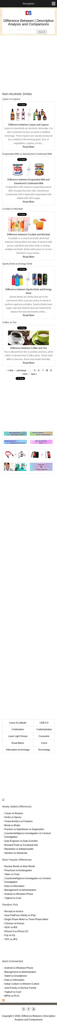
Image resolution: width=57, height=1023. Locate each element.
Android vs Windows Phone (18, 894)
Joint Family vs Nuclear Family (20, 988)
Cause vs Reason (13, 813)
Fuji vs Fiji (9, 935)
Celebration (18, 729)
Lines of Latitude (17, 723)
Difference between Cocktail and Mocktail (28, 234)
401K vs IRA (10, 927)
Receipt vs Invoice (13, 911)
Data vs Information (14, 886)
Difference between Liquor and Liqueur (28, 124)
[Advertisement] (28, 63)
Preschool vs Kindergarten (18, 870)
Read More (28, 147)
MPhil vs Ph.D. (12, 996)
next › (25, 374)
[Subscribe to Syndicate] (3, 1000)
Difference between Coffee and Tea (28, 348)
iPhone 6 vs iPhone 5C (16, 931)
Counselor (44, 736)
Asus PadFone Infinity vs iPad (20, 915)
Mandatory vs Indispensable (18, 849)
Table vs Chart (11, 874)
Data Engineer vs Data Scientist (20, 841)
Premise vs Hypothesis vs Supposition (24, 829)
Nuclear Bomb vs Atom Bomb (19, 866)
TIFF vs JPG (10, 939)
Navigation (28, 3)
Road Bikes (18, 743)
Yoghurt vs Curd (12, 898)
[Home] (28, 15)
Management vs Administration (20, 890)
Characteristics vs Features (18, 821)
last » (34, 374)
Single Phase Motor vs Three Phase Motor (26, 919)
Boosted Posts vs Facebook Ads (21, 845)
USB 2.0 (44, 723)
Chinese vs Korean (14, 923)
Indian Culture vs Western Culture (21, 984)
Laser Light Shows (17, 736)
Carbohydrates (44, 729)
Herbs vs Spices (12, 817)
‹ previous (21, 370)
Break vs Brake (12, 825)
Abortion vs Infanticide (15, 853)
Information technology (18, 749)
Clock (44, 743)
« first (10, 370)
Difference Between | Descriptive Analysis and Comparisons (28, 22)
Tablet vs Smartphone (15, 976)
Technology (44, 749)
